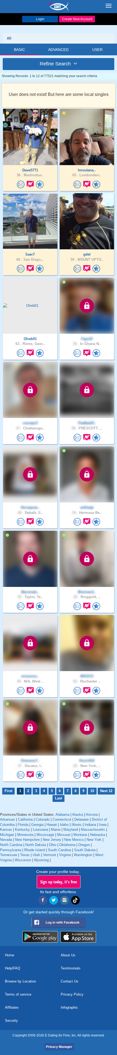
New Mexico (74, 840)
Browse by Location (20, 981)
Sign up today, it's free (58, 881)
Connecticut (62, 819)
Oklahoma (67, 845)
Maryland (70, 829)
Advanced (58, 49)
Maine (55, 829)
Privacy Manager (59, 1047)
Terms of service (18, 994)
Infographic (69, 1007)
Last (58, 798)
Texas (25, 855)
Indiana (90, 825)
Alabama (62, 815)
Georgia (37, 825)
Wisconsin (23, 860)
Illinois (77, 825)
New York (94, 840)
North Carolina (11, 845)
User (97, 49)
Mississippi (45, 835)
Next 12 (106, 791)
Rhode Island (34, 850)
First (8, 791)
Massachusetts (93, 829)
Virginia (65, 855)
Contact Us (69, 981)
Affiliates (12, 1007)
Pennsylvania (10, 850)
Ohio (52, 845)
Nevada (6, 840)
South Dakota (85, 850)
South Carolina (59, 850)
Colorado (43, 819)
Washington (83, 855)
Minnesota (25, 835)
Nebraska (97, 835)
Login (40, 19)
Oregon (84, 845)
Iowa (102, 825)
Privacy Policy (72, 994)
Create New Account (77, 19)
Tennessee (8, 855)
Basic (19, 49)
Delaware (81, 819)
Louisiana (40, 829)
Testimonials (71, 968)
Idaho (64, 825)
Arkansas (7, 819)
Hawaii (52, 825)
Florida (23, 825)
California (25, 819)
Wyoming (41, 860)
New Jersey (52, 840)
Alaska (77, 815)
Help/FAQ (12, 968)
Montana (80, 835)
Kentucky (22, 829)
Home (9, 955)
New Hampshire (27, 840)
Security (11, 1020)
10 (92, 791)
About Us (68, 955)
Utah (36, 855)
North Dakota (35, 845)
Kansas (6, 829)
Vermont (49, 855)
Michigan (7, 835)
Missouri (63, 835)
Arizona (92, 815)
